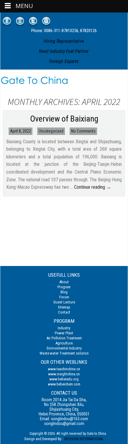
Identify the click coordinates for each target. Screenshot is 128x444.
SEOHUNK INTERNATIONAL (84, 439)
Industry (64, 328)
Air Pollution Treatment (64, 338)
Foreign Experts (64, 61)
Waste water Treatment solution (64, 353)
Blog (64, 292)
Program (64, 287)
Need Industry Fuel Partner (64, 51)
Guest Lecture (64, 302)
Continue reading (92, 187)
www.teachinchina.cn (64, 369)
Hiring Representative (64, 41)
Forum (64, 297)
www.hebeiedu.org (64, 379)
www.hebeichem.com (64, 384)
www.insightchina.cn (64, 374)
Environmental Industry (64, 348)
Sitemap (64, 307)
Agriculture (64, 343)
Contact (64, 312)
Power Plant (64, 333)
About (64, 282)
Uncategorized (51, 131)
